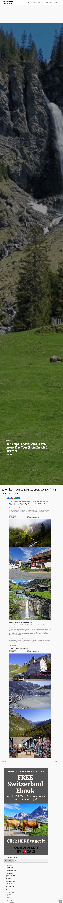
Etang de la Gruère (11, 870)
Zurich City (9, 900)
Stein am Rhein (10, 892)
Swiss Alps (8, 897)
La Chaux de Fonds (11, 881)
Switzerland (9, 896)
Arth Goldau (9, 865)
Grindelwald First (10, 875)
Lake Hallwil (9, 883)
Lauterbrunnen (10, 891)
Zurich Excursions (10, 902)
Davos (7, 869)
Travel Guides (9, 861)
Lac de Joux (9, 880)
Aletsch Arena (9, 864)
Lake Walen (9, 889)
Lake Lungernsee (10, 886)
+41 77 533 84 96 (12, 517)
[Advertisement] (31, 14)
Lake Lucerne (9, 884)
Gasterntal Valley (10, 872)
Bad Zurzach (9, 867)
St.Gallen (8, 894)
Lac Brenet (9, 878)
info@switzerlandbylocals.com (33, 517)
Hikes (16, 861)
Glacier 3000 (9, 873)
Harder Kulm (9, 877)
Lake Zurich (9, 888)
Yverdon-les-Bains (11, 899)
